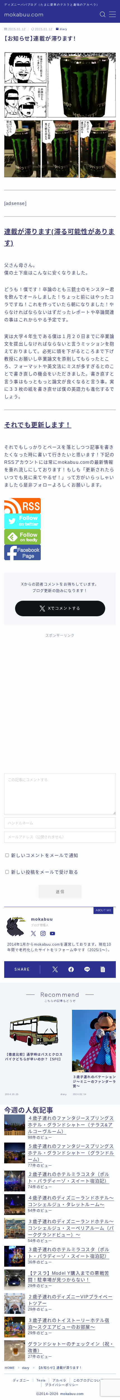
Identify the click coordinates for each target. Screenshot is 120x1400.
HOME (10, 1367)
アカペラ (59, 1380)
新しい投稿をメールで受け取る (44, 872)
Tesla (41, 1380)
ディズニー (21, 1380)
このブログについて (88, 1380)
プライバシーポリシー (62, 1385)
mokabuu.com (24, 14)
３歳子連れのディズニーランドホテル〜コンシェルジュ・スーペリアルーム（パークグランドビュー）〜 (71, 1228)
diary (63, 29)
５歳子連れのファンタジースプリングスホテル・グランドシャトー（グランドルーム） (71, 1153)
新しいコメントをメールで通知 (44, 855)
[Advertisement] (60, 703)
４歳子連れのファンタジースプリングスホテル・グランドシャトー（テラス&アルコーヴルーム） (71, 1125)
